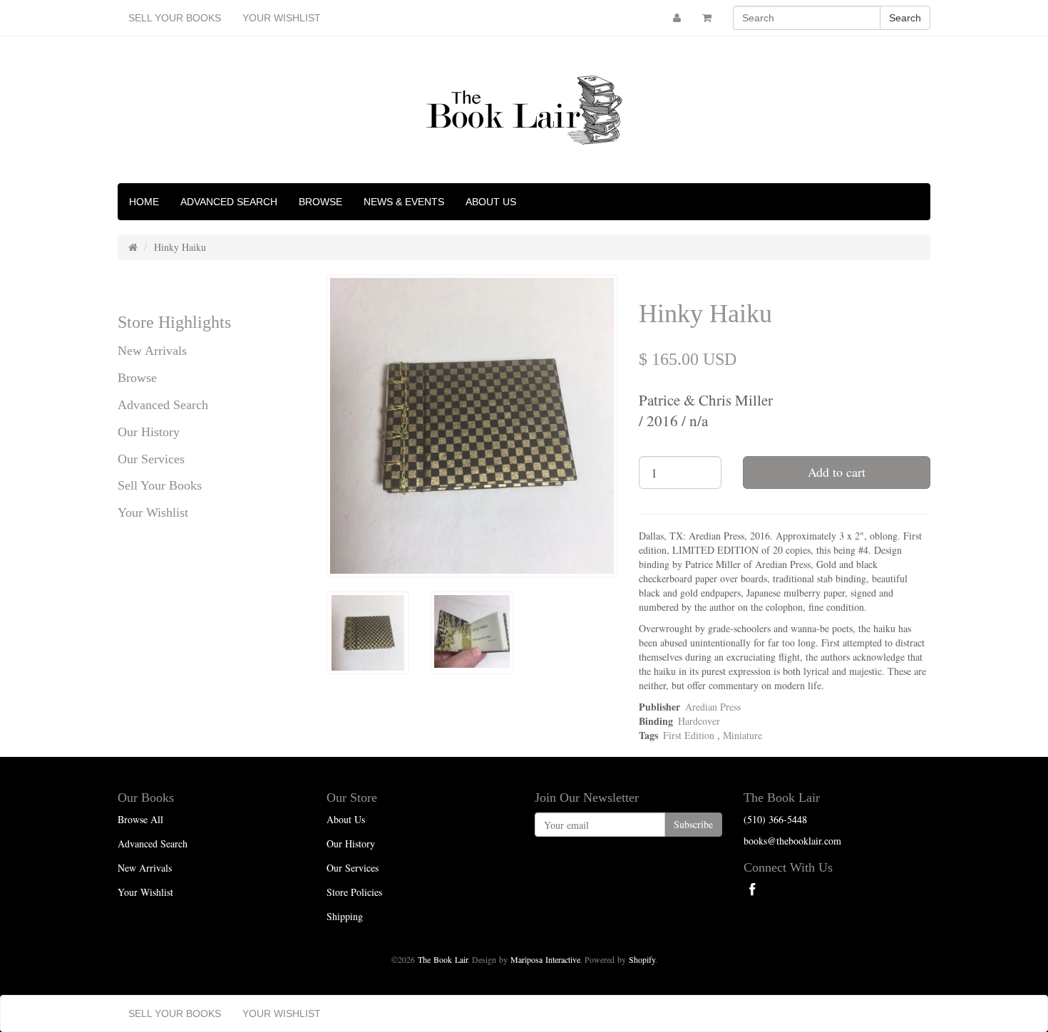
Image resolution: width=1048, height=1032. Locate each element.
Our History (149, 432)
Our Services (151, 459)
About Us (491, 201)
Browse (320, 201)
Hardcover (699, 721)
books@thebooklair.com (792, 840)
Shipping (345, 916)
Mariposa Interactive (545, 959)
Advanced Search (228, 201)
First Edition (688, 735)
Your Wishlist (281, 18)
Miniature (742, 735)
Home (144, 201)
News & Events (404, 201)
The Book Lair (443, 959)
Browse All (140, 819)
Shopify (642, 959)
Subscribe (693, 824)
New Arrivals (152, 351)
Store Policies (354, 892)
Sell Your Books (174, 18)
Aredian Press (713, 706)
